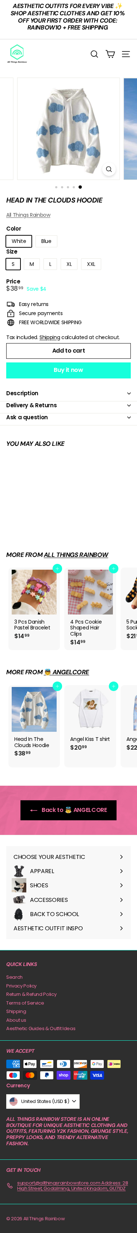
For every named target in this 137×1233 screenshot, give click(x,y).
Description (22, 393)
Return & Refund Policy (31, 994)
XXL (91, 264)
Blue (46, 241)
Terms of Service (25, 1003)
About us (16, 1020)
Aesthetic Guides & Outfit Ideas (40, 1028)
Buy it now (68, 370)
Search (14, 977)
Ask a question (27, 417)
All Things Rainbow (28, 215)
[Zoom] (109, 169)
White (19, 241)
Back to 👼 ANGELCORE (73, 810)
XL (69, 264)
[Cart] (110, 54)
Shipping (49, 337)
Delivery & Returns (31, 405)
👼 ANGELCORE (66, 672)
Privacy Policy (21, 985)
